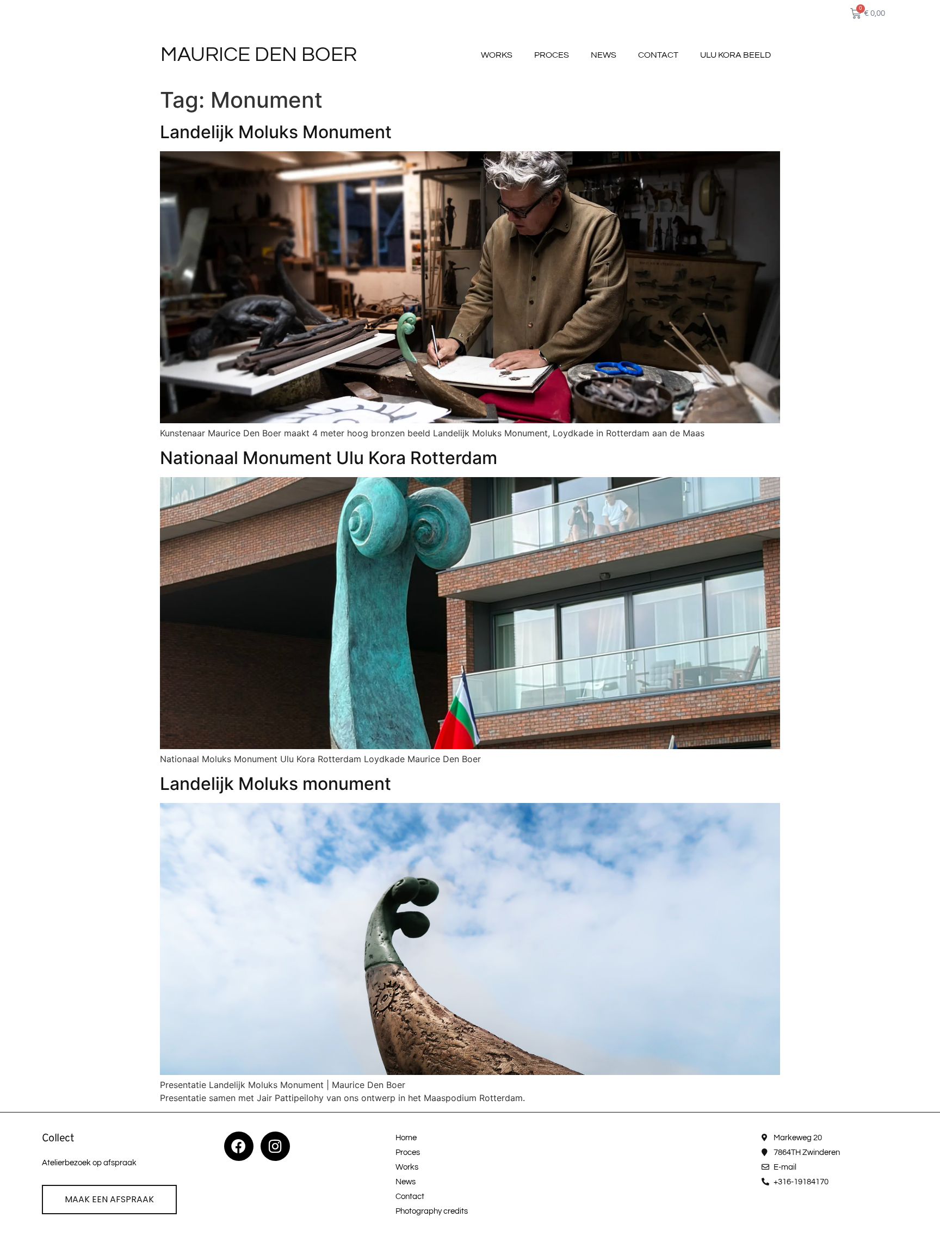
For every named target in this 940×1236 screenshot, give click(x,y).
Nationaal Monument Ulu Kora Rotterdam (328, 457)
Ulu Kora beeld (735, 55)
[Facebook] (238, 1146)
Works (496, 55)
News (603, 55)
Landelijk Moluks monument (275, 783)
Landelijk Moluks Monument (276, 132)
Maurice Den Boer (258, 54)
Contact (658, 55)
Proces (551, 55)
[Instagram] (275, 1146)
